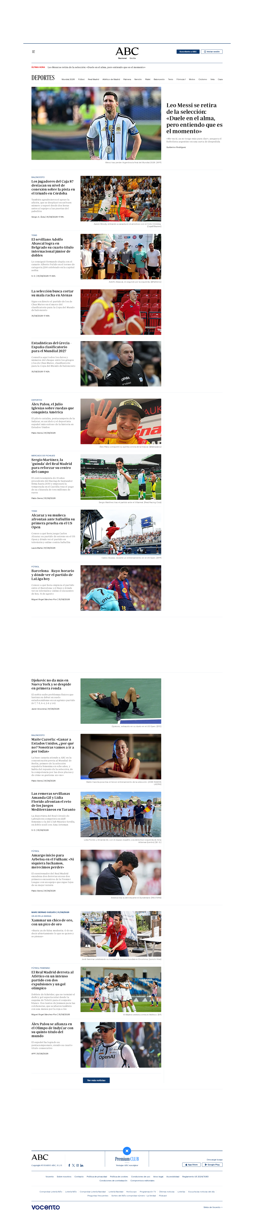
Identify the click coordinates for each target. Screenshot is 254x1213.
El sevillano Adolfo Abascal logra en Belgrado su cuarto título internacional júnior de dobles (52, 247)
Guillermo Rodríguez (176, 147)
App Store (193, 1164)
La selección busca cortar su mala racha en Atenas (52, 293)
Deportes (42, 78)
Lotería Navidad (116, 1191)
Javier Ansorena (39, 708)
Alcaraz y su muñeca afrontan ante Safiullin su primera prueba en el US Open (53, 521)
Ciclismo (203, 79)
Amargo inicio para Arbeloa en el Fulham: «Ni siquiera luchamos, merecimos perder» (52, 861)
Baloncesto (159, 79)
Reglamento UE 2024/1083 (195, 1176)
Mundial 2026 (68, 79)
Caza (220, 79)
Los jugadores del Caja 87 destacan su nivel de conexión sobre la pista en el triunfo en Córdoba (53, 187)
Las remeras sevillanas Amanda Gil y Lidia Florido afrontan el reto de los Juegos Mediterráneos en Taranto (53, 801)
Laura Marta (37, 548)
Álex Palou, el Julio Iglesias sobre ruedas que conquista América (52, 408)
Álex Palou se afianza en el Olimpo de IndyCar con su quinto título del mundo (52, 1030)
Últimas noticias (167, 1191)
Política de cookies (119, 1176)
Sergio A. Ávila (38, 217)
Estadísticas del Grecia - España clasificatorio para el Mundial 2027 (51, 347)
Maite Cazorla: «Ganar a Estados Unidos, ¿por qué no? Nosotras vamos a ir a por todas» (52, 745)
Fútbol (81, 79)
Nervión (138, 79)
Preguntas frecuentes (97, 1195)
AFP (33, 1053)
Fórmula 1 (181, 79)
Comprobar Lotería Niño (51, 1191)
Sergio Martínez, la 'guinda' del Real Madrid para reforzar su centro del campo (51, 466)
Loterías (181, 1191)
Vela (212, 79)
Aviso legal (158, 1176)
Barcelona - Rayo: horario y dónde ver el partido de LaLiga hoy (52, 575)
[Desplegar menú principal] (33, 52)
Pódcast (163, 1195)
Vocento (50, 1176)
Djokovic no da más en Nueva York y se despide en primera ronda (51, 684)
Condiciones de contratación (113, 1180)
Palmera (127, 79)
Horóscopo (131, 1191)
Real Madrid (93, 79)
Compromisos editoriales (142, 1180)
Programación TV (148, 1191)
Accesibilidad (172, 1176)
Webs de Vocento (212, 1207)
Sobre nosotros (64, 1176)
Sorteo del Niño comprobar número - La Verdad (133, 1195)
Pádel (147, 79)
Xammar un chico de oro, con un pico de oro (52, 922)
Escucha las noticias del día (201, 1191)
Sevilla (133, 58)
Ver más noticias (96, 1080)
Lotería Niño (71, 1191)
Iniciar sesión (213, 51)
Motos (192, 79)
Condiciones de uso (140, 1176)
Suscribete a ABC (188, 51)
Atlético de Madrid (111, 79)
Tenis (170, 79)
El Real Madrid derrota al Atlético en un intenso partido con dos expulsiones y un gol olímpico (52, 980)
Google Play (214, 1164)
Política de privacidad (97, 1176)
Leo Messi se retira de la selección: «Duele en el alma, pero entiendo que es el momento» (96, 67)
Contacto (79, 1176)
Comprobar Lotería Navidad (93, 1191)
